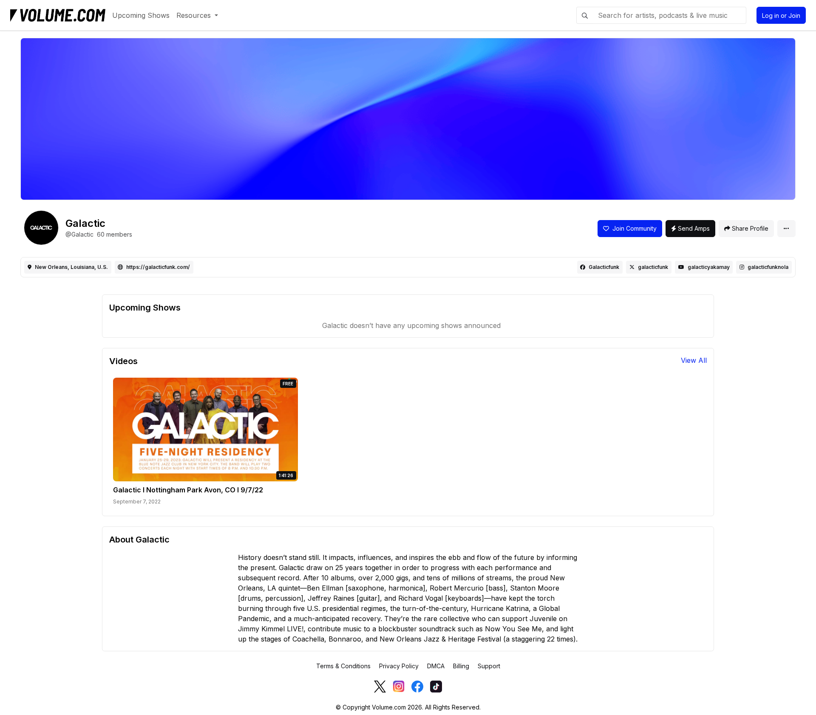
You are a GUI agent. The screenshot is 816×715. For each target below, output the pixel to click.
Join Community (633, 228)
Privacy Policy (399, 666)
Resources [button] (194, 15)
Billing (461, 666)
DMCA (436, 666)
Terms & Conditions (343, 666)
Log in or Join (781, 15)
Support (489, 666)
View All (694, 360)
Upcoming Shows (141, 15)
